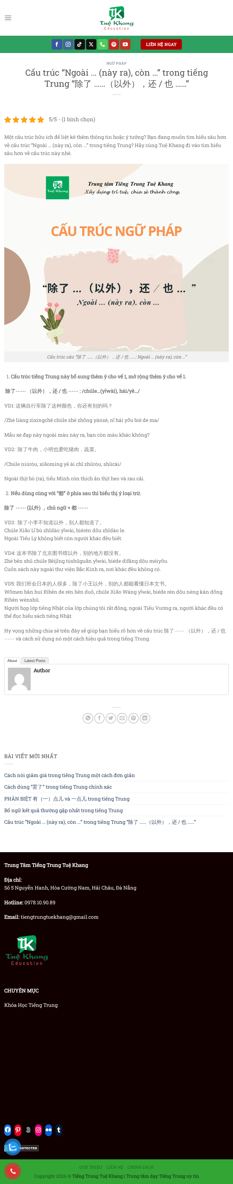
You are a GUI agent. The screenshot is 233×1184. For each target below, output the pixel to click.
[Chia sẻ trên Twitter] (111, 718)
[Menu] (8, 17)
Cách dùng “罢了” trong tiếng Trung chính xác (58, 786)
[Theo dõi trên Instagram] (68, 44)
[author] (19, 678)
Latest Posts (34, 661)
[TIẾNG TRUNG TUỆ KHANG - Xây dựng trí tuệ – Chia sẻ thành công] (116, 18)
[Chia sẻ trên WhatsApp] (88, 718)
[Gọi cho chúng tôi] (102, 44)
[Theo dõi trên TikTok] (79, 44)
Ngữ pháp (117, 63)
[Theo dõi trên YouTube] (125, 44)
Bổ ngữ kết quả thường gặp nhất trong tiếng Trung (63, 810)
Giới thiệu (90, 1167)
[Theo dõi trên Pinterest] (114, 44)
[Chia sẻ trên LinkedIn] (145, 718)
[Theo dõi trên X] (91, 44)
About (12, 661)
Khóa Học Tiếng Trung (31, 1004)
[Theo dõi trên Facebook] (57, 44)
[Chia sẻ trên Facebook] (99, 718)
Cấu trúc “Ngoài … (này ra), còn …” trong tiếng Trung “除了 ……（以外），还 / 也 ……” (100, 821)
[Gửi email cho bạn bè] (122, 718)
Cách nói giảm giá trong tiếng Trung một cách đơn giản (69, 775)
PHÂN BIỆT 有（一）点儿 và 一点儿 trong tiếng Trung (67, 798)
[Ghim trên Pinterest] (133, 718)
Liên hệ (115, 1167)
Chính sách (141, 1167)
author (42, 670)
